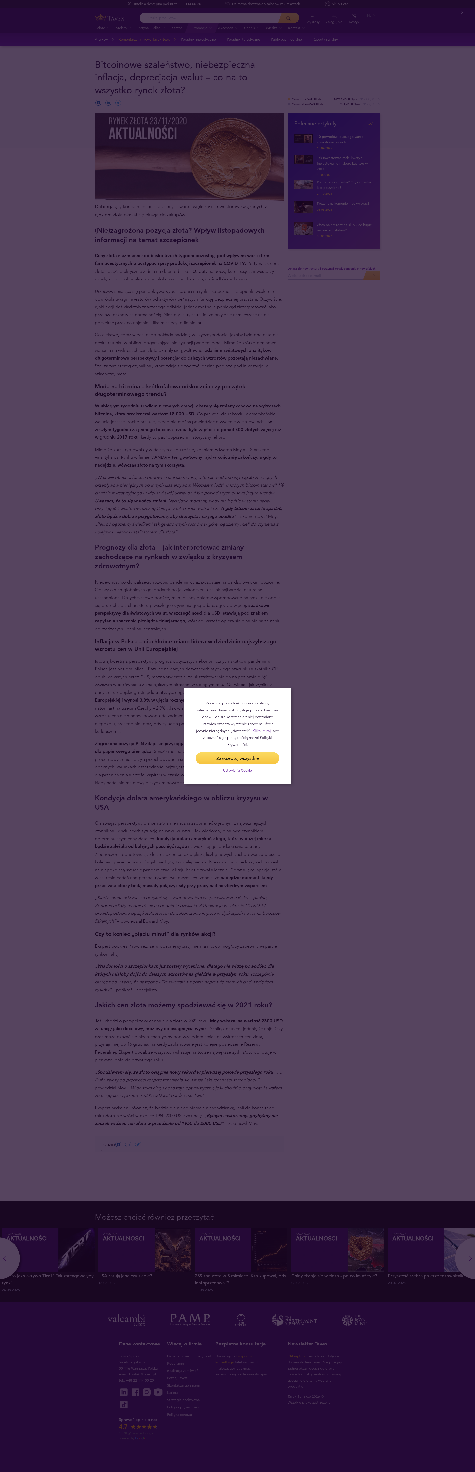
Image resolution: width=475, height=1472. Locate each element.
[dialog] (237, 736)
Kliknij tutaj (262, 730)
